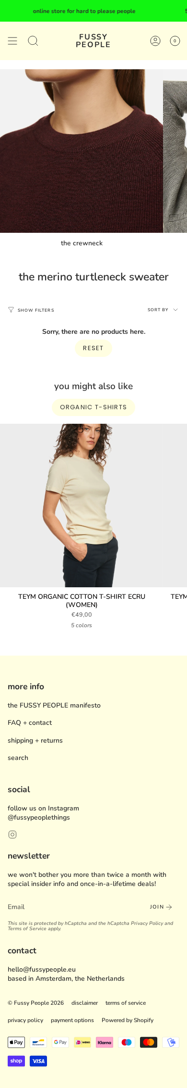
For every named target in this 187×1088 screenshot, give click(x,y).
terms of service (125, 1003)
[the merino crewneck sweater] (81, 151)
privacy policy (25, 1020)
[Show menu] (12, 41)
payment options (72, 1020)
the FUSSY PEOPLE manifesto (54, 705)
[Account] (155, 41)
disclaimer (84, 1003)
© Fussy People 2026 (36, 1003)
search (18, 757)
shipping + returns (35, 740)
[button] (33, 41)
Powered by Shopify (127, 1020)
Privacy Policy (147, 923)
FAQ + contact (30, 722)
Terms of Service (27, 928)
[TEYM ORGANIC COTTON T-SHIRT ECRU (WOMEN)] (81, 505)
